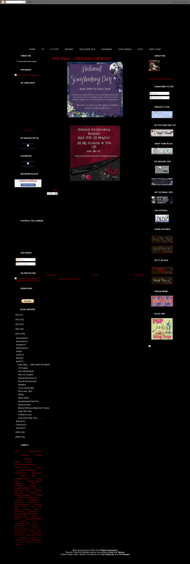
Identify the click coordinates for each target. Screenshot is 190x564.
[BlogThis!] (51, 193)
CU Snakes (23, 368)
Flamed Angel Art (28, 143)
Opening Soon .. (25, 404)
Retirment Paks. (34, 535)
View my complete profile (160, 79)
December (22, 338)
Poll (32, 507)
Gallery (34, 526)
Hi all (35, 528)
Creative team (22, 490)
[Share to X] (53, 193)
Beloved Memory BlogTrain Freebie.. (30, 408)
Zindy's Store (21, 467)
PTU (25, 507)
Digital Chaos (23, 462)
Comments (23, 264)
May (19, 358)
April (20, 361)
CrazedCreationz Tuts (26, 488)
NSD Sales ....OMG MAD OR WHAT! (30, 365)
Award (33, 493)
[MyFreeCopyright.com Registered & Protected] (28, 281)
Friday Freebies (22, 495)
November (22, 341)
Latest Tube (20, 530)
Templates (33, 500)
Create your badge (28, 166)
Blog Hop (19, 511)
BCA (36, 509)
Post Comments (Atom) (69, 279)
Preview (18, 519)
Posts (20, 259)
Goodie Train (21, 528)
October (21, 345)
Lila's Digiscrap (107, 554)
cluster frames (25, 542)
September (22, 348)
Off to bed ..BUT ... (26, 391)
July (19, 351)
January (21, 428)
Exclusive (36, 473)
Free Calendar (28, 130)
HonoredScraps (22, 504)
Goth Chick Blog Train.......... (30, 418)
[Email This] (48, 193)
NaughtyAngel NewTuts (28, 401)
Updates (28, 459)
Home (95, 274)
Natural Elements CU (27, 378)
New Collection (28, 470)
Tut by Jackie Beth (26, 388)
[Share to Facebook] (56, 193)
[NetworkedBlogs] (28, 181)
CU (35, 521)
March (20, 421)
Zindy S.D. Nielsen (116, 552)
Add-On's (19, 502)
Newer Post (51, 274)
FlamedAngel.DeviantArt (26, 514)
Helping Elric (21, 516)
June (20, 355)
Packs (35, 516)
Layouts (18, 500)
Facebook (33, 511)
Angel (22, 521)
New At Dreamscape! (27, 381)
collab (38, 495)
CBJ (16, 451)
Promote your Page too (28, 148)
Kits (34, 476)
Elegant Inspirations (109, 550)
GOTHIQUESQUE (26, 371)
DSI (33, 483)
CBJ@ (21, 394)
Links (31, 530)
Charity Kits (33, 502)
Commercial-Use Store (26, 523)
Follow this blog (28, 185)
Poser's (26, 509)
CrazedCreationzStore (25, 464)
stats (22, 476)
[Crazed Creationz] (28, 164)
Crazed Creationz (28, 161)
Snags (33, 485)
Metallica (22, 384)
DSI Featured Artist (28, 497)
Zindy (38, 455)
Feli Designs (124, 554)
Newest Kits (35, 451)
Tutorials (19, 485)
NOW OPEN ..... (25, 398)
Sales (38, 467)
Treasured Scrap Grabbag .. (28, 539)
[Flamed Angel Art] (28, 146)
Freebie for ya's (25, 414)
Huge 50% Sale (25, 411)
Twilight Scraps (22, 478)
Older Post (139, 274)
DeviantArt (20, 526)
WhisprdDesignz (33, 519)
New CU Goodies (25, 375)
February (21, 424)
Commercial (20, 473)
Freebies (25, 455)
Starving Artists (28, 537)
